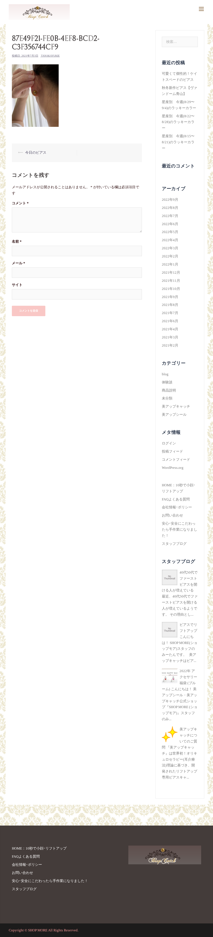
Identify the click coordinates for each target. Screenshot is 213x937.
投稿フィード (172, 451)
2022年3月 (170, 248)
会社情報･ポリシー (177, 507)
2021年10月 (171, 289)
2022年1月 (170, 264)
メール (18, 263)
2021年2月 (170, 345)
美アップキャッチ (176, 406)
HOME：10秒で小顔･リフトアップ (39, 848)
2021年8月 (170, 305)
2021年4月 (170, 329)
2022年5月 (170, 232)
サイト (17, 285)
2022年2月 (170, 256)
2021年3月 (170, 337)
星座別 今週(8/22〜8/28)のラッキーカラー (178, 122)
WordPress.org (172, 468)
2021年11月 (171, 281)
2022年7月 (170, 216)
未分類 (167, 398)
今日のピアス (35, 153)
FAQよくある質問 (176, 499)
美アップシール (174, 415)
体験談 (167, 382)
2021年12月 (171, 272)
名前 (17, 241)
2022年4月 (170, 240)
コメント (20, 203)
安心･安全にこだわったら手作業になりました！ (179, 530)
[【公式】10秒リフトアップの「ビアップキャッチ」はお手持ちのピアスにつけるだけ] (39, 12)
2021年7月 (170, 313)
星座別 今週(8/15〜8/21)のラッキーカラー (178, 142)
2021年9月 (170, 297)
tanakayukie (50, 55)
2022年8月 (170, 208)
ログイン (169, 443)
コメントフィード (176, 460)
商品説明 (169, 390)
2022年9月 (170, 200)
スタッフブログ (174, 544)
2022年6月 (170, 224)
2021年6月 (170, 321)
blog (165, 374)
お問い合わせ (172, 515)
